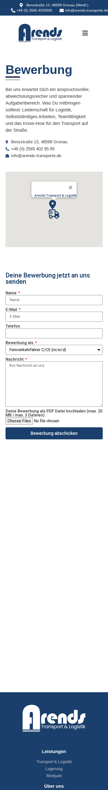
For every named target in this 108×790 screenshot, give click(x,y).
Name (12, 293)
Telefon (13, 326)
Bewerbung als (20, 343)
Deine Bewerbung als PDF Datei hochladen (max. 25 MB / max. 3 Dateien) (54, 413)
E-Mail (12, 310)
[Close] (71, 187)
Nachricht (15, 359)
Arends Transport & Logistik (55, 195)
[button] (85, 33)
